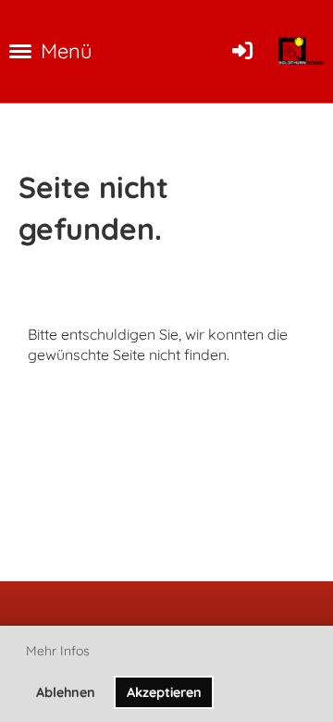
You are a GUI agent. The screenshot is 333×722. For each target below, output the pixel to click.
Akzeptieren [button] (164, 692)
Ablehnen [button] (65, 692)
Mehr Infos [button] (58, 650)
